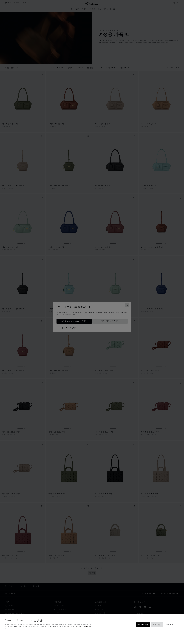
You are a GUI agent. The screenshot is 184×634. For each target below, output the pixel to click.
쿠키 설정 (169, 624)
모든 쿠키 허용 (143, 625)
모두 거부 (157, 625)
